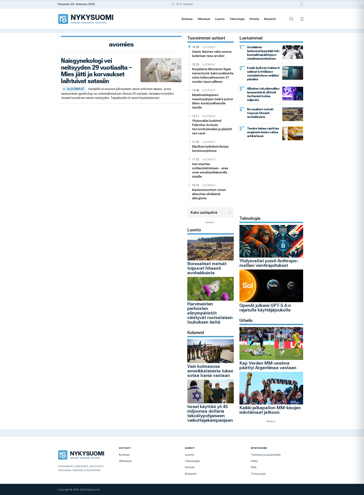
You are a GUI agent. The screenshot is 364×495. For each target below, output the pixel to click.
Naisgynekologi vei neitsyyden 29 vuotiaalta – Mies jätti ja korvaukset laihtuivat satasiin (96, 71)
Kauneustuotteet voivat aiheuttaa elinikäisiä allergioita (209, 194)
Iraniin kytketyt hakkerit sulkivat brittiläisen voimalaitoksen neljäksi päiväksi (263, 73)
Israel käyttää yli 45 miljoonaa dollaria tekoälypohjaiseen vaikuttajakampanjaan (210, 413)
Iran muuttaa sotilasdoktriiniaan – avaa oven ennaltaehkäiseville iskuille (210, 170)
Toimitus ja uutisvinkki (266, 454)
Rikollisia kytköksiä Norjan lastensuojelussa (210, 149)
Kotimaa (187, 18)
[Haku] (291, 19)
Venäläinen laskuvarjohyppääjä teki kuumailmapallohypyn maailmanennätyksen (263, 52)
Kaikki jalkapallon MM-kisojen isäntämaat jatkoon (270, 410)
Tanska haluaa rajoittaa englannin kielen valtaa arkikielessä (263, 132)
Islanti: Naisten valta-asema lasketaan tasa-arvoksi (211, 54)
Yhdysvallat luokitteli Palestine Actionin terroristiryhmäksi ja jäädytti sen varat (212, 127)
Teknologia (237, 18)
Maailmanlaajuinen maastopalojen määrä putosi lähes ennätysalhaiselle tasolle (212, 101)
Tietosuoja (258, 473)
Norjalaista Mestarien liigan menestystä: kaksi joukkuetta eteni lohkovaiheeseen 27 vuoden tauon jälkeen (213, 75)
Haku (254, 461)
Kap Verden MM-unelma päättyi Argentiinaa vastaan (267, 365)
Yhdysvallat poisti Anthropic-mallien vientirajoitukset (269, 263)
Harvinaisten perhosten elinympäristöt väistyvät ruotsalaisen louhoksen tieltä (210, 313)
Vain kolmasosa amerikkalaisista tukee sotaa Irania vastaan (210, 371)
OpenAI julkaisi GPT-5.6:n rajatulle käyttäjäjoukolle (265, 308)
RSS (254, 467)
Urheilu (254, 18)
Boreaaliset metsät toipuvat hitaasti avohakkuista (207, 268)
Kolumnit (270, 18)
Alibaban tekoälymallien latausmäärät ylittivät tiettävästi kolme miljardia (263, 94)
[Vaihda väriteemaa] (302, 4)
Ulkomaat (204, 18)
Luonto (220, 18)
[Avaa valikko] (302, 19)
